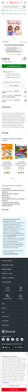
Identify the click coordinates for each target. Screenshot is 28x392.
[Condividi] (25, 42)
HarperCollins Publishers (13, 51)
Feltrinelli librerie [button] (7, 261)
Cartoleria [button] (5, 321)
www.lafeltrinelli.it (11, 235)
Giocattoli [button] (5, 316)
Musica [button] (4, 308)
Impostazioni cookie (14, 385)
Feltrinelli (9, 61)
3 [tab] (15, 178)
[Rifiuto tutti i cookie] (26, 354)
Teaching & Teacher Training (10, 202)
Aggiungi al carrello (15, 66)
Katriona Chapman (10, 50)
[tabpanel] (14, 27)
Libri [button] (3, 304)
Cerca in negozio (14, 85)
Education (5, 192)
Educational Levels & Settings (10, 193)
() (17, 54)
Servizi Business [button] (6, 269)
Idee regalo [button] (5, 325)
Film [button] (3, 312)
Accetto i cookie (14, 389)
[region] (14, 372)
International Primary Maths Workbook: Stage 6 (7, 163)
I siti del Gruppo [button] (6, 282)
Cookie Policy (6, 382)
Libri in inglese (6, 188)
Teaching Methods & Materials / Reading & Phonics (11, 204)
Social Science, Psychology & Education (13, 190)
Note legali (5, 210)
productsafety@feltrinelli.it (11, 254)
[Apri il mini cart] (25, 2)
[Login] (6, 2)
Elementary (5, 195)
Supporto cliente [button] (7, 273)
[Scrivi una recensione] (20, 54)
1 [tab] (12, 178)
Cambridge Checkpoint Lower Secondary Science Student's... (21, 163)
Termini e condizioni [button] (8, 278)
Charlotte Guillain (12, 48)
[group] (14, 10)
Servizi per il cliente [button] (8, 265)
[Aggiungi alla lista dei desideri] (22, 42)
